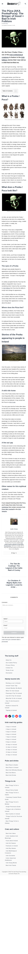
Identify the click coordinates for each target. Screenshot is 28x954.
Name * (6, 618)
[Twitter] (16, 553)
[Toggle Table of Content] (15, 91)
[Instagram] (12, 553)
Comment (4, 602)
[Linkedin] (14, 553)
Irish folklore (6, 288)
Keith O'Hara (5, 23)
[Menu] (2, 4)
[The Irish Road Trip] (14, 4)
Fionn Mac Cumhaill (8, 509)
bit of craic (12, 402)
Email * (6, 625)
